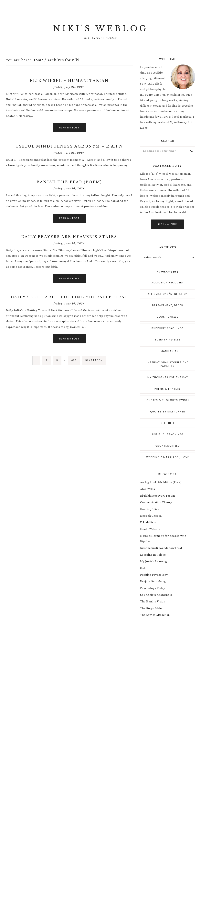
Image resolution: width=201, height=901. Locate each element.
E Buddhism (148, 522)
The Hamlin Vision (152, 601)
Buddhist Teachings (168, 328)
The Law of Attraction (155, 615)
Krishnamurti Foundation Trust (161, 548)
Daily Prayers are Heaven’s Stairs (69, 237)
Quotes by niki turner (167, 411)
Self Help (168, 423)
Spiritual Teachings (168, 434)
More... (145, 128)
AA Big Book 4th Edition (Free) (160, 482)
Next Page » (94, 360)
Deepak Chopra (151, 516)
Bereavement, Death (167, 305)
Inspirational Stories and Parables (168, 364)
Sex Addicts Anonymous (156, 595)
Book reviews (168, 316)
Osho (143, 568)
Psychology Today (152, 588)
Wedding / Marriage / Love (167, 457)
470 (74, 360)
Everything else (167, 339)
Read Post (69, 127)
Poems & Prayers (167, 388)
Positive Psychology (154, 575)
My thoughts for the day (167, 377)
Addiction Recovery (168, 282)
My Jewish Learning (153, 561)
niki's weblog (100, 28)
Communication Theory (156, 502)
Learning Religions (153, 555)
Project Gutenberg (153, 581)
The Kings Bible (151, 608)
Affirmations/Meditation (168, 294)
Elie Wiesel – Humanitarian (69, 80)
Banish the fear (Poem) (69, 182)
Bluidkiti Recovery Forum (157, 496)
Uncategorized (167, 445)
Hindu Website (150, 529)
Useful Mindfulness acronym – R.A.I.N (69, 146)
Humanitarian (168, 351)
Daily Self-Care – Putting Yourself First (69, 297)
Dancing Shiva (149, 509)
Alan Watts (147, 489)
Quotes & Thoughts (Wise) (167, 400)
